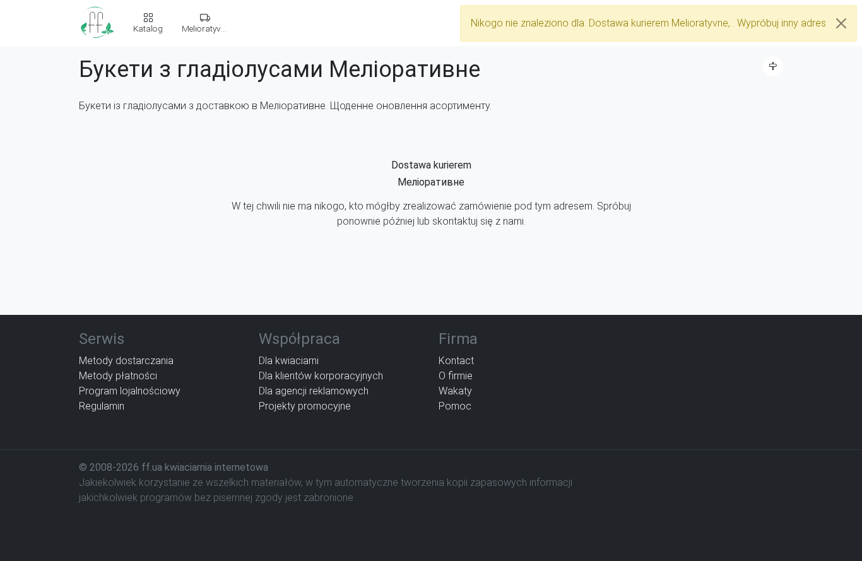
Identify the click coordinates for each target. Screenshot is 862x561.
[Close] (841, 23)
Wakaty (455, 391)
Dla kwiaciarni (289, 361)
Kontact (456, 361)
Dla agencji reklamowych (314, 391)
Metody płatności (118, 376)
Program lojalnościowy (129, 391)
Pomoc (455, 406)
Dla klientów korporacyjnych (321, 376)
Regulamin (101, 406)
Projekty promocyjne (305, 406)
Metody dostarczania (126, 361)
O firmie (456, 376)
